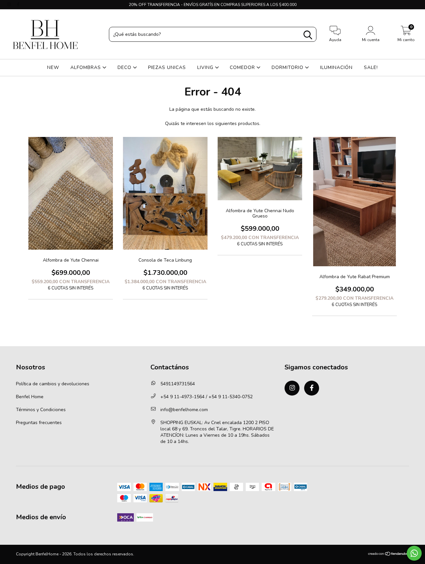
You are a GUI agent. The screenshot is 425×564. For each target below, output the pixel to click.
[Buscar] (307, 35)
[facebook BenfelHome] (18, 4)
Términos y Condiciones (41, 410)
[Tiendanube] (388, 554)
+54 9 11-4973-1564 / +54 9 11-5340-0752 (206, 397)
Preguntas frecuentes (39, 422)
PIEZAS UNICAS (167, 67)
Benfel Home (29, 397)
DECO (125, 67)
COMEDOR (243, 67)
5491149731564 (177, 384)
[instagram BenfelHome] (10, 4)
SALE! (371, 67)
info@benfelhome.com (184, 410)
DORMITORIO (288, 67)
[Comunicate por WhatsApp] (414, 553)
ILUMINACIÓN (336, 67)
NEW (53, 67)
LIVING (206, 67)
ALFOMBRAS (86, 67)
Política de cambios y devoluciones (52, 384)
